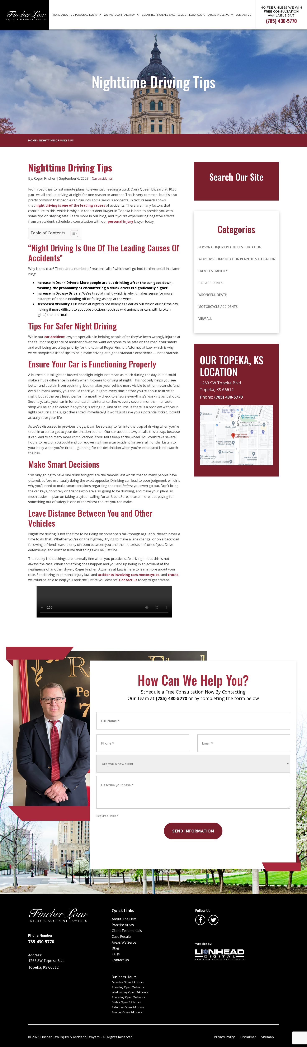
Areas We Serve (218, 14)
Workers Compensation (120, 14)
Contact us (128, 580)
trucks (173, 574)
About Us (67, 14)
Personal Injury (86, 14)
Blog (115, 948)
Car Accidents (210, 283)
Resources (195, 14)
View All (205, 318)
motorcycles (149, 574)
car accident (54, 336)
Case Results (177, 14)
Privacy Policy (224, 1037)
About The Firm (124, 919)
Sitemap (267, 1037)
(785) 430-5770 (228, 397)
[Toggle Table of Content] (72, 233)
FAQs (116, 954)
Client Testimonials (155, 14)
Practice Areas (123, 924)
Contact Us (243, 14)
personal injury (120, 221)
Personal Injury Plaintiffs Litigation (229, 247)
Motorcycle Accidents (218, 307)
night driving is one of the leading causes (70, 205)
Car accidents (102, 178)
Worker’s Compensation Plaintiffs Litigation (236, 259)
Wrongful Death (212, 295)
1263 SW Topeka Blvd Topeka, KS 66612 (221, 386)
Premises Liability (213, 271)
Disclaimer (248, 1037)
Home (56, 14)
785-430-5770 (41, 941)
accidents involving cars (118, 574)
